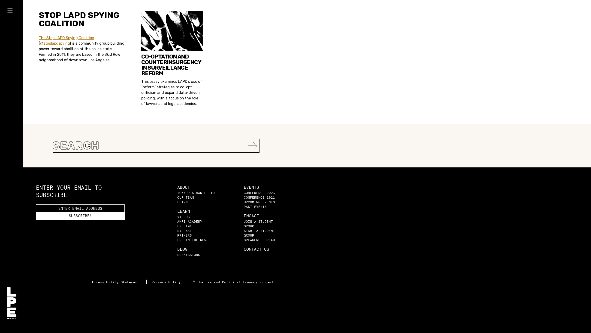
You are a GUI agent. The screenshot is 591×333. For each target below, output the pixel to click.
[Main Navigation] (11, 11)
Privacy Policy (167, 282)
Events (251, 187)
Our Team (185, 197)
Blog (182, 249)
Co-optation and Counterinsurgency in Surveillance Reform (171, 65)
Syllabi (184, 231)
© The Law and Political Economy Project (233, 282)
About (183, 187)
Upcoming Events (259, 202)
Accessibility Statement (117, 282)
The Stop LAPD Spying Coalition (66, 38)
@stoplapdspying (55, 43)
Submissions (188, 255)
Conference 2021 (259, 197)
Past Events (255, 207)
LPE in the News (192, 240)
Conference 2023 (259, 193)
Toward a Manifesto (196, 193)
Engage (251, 215)
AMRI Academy (189, 221)
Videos (183, 217)
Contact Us (256, 249)
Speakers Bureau (259, 240)
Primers (184, 235)
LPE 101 (184, 226)
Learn (182, 202)
